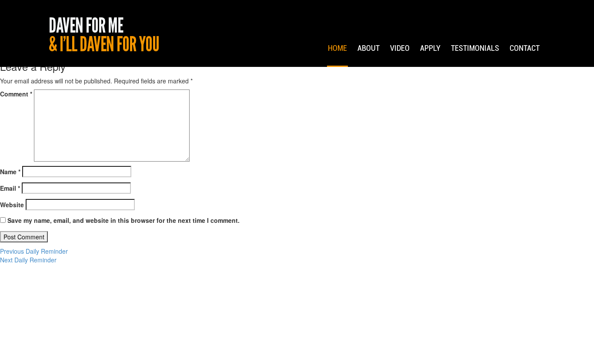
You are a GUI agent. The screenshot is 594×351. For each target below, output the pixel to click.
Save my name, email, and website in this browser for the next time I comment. (123, 220)
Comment (16, 93)
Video (400, 48)
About (368, 48)
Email (10, 188)
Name (10, 171)
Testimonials (475, 48)
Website (12, 204)
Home (337, 48)
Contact (525, 48)
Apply (430, 48)
